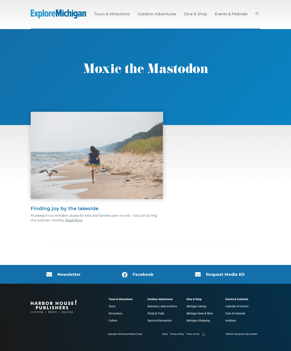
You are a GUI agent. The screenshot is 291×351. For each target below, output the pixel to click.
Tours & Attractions (112, 14)
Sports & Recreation (159, 320)
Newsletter (69, 274)
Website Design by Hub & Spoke (241, 334)
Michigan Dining (196, 306)
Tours (111, 306)
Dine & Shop (195, 14)
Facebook (143, 274)
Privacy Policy (177, 334)
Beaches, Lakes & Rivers (162, 306)
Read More (73, 220)
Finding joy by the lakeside (65, 208)
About (165, 334)
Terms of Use (193, 334)
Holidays (230, 320)
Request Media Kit (225, 274)
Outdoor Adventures (157, 14)
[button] (257, 14)
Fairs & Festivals (235, 313)
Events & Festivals (231, 14)
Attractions (115, 313)
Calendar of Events (236, 306)
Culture (112, 320)
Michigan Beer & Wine (199, 313)
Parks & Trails (155, 313)
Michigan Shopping (198, 320)
